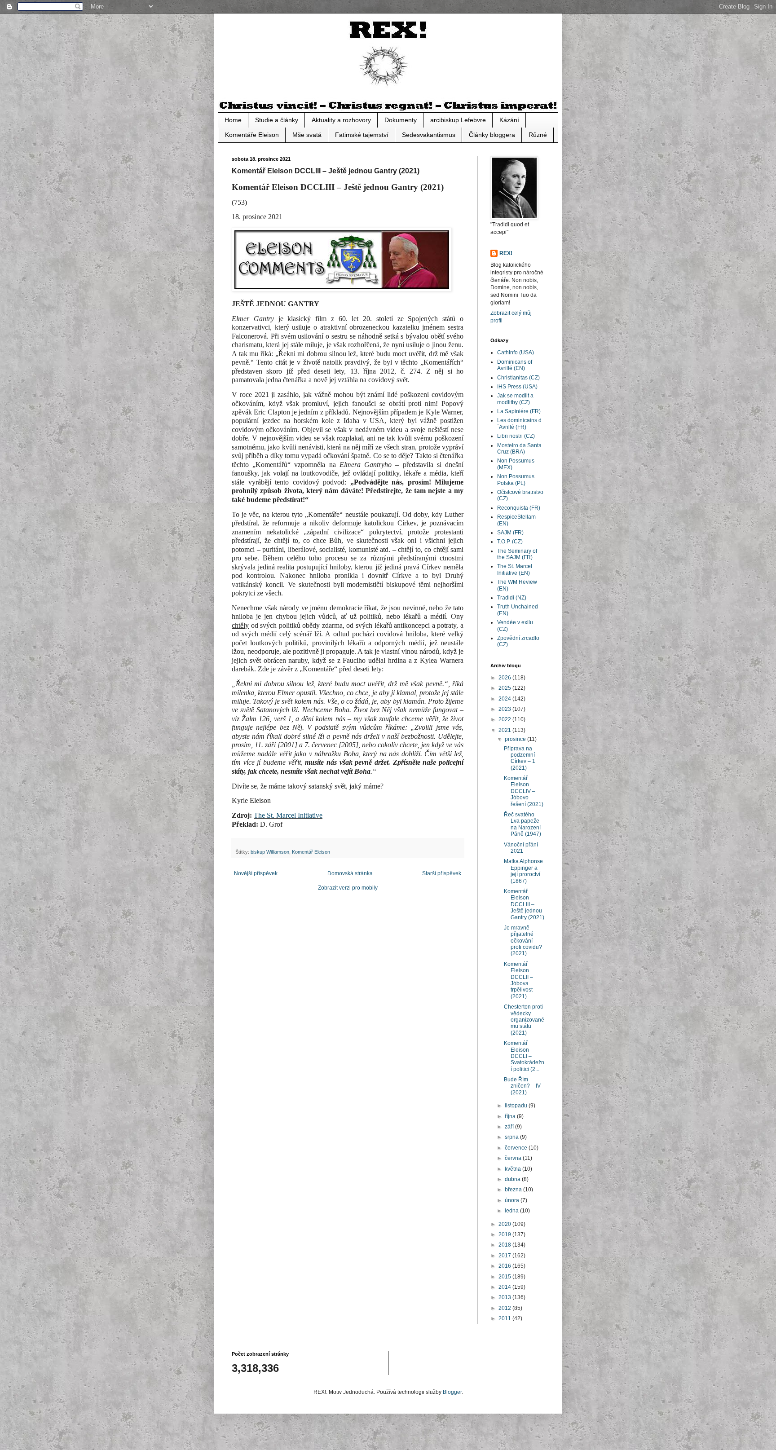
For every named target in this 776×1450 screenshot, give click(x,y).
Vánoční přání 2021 (521, 848)
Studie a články (276, 119)
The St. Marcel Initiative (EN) (514, 569)
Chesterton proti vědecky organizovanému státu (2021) (524, 1020)
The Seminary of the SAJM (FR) (517, 554)
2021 (505, 730)
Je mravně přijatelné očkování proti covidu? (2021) (523, 941)
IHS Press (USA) (517, 386)
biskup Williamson (270, 852)
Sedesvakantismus (428, 134)
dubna (513, 1179)
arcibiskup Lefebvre (458, 119)
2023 (505, 709)
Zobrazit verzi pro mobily (348, 888)
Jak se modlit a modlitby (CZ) (515, 398)
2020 (505, 1224)
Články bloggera (492, 134)
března (514, 1189)
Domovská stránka (350, 873)
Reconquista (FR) (518, 508)
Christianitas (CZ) (518, 378)
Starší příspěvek (441, 873)
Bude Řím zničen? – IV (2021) (522, 1086)
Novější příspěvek (256, 873)
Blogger (452, 1392)
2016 (505, 1266)
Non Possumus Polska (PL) (515, 479)
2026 (505, 677)
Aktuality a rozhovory (341, 119)
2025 (505, 688)
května (513, 1169)
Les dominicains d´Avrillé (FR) (519, 423)
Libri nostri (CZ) (516, 436)
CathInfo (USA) (515, 352)
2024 (505, 699)
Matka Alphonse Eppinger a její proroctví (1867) (523, 871)
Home (233, 119)
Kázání (509, 119)
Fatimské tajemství (361, 134)
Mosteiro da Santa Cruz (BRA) (519, 448)
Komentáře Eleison (252, 134)
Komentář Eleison (311, 852)
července (517, 1148)
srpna (512, 1137)
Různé (538, 134)
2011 (505, 1318)
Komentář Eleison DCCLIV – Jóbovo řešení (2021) (523, 791)
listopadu (517, 1105)
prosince (516, 739)
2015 (505, 1277)
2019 (505, 1234)
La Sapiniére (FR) (519, 411)
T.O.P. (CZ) (510, 541)
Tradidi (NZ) (511, 598)
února (512, 1200)
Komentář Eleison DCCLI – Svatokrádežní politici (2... (524, 1056)
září (510, 1127)
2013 (505, 1297)
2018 (505, 1245)
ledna (512, 1211)
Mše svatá (307, 134)
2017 (505, 1255)
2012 (505, 1308)
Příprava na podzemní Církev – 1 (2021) (519, 758)
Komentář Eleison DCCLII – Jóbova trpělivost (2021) (518, 980)
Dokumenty (400, 119)
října (511, 1116)
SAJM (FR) (510, 532)
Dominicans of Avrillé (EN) (514, 365)
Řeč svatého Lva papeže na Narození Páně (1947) (522, 824)
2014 (505, 1287)
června (514, 1158)
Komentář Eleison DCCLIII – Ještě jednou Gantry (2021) (524, 904)
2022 (505, 719)
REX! (505, 253)
